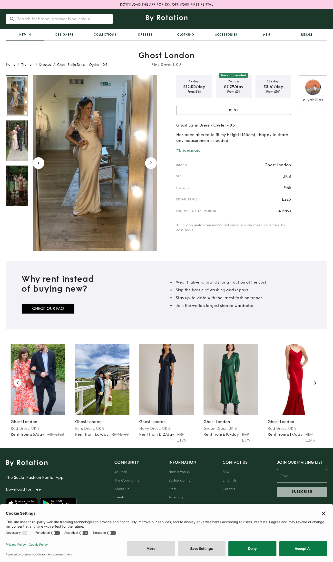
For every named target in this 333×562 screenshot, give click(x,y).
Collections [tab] (105, 34)
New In (25, 34)
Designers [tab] (64, 34)
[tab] (25, 34)
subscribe (302, 492)
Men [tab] (266, 34)
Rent (234, 110)
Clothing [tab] (185, 34)
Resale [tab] (307, 34)
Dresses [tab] (145, 34)
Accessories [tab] (226, 34)
